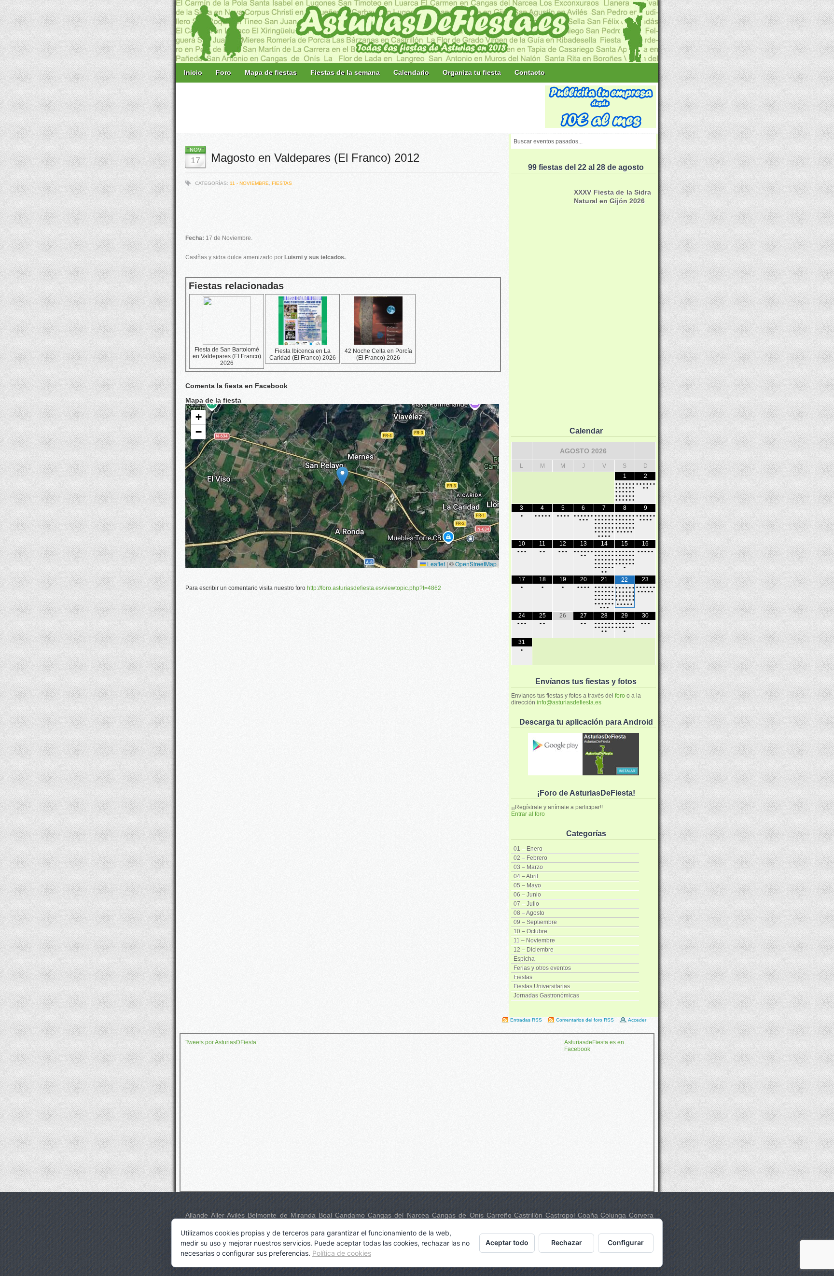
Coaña (588, 1215)
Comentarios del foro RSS (585, 1020)
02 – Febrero (530, 858)
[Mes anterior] (522, 451)
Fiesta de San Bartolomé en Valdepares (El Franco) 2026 (227, 356)
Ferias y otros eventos (542, 968)
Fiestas (523, 977)
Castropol (560, 1215)
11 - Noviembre (249, 183)
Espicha (524, 958)
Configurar (626, 1242)
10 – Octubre (530, 931)
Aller (217, 1215)
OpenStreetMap (476, 564)
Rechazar (566, 1242)
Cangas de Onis (458, 1215)
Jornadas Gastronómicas (546, 995)
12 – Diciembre (534, 949)
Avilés (236, 1215)
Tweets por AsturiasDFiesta (220, 1042)
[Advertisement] (361, 107)
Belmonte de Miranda (282, 1215)
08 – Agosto (529, 913)
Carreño (499, 1215)
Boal (325, 1215)
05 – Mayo (527, 885)
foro (620, 695)
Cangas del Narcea (398, 1215)
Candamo (350, 1215)
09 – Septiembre (535, 922)
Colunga (613, 1215)
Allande (196, 1215)
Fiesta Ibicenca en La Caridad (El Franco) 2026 (302, 354)
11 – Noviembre (534, 940)
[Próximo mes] (645, 451)
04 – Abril (526, 876)
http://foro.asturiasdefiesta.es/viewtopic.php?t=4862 (374, 588)
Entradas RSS (526, 1020)
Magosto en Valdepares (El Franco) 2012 (315, 157)
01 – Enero (528, 848)
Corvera (641, 1215)
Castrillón (528, 1215)
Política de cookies (341, 1253)
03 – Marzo (528, 867)
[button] (342, 476)
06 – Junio (527, 894)
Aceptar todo (507, 1242)
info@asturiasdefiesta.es (569, 702)
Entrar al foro (528, 814)
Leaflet (435, 564)
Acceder (637, 1020)
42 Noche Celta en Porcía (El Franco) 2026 (378, 354)
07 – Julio (526, 903)
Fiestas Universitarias (542, 986)
